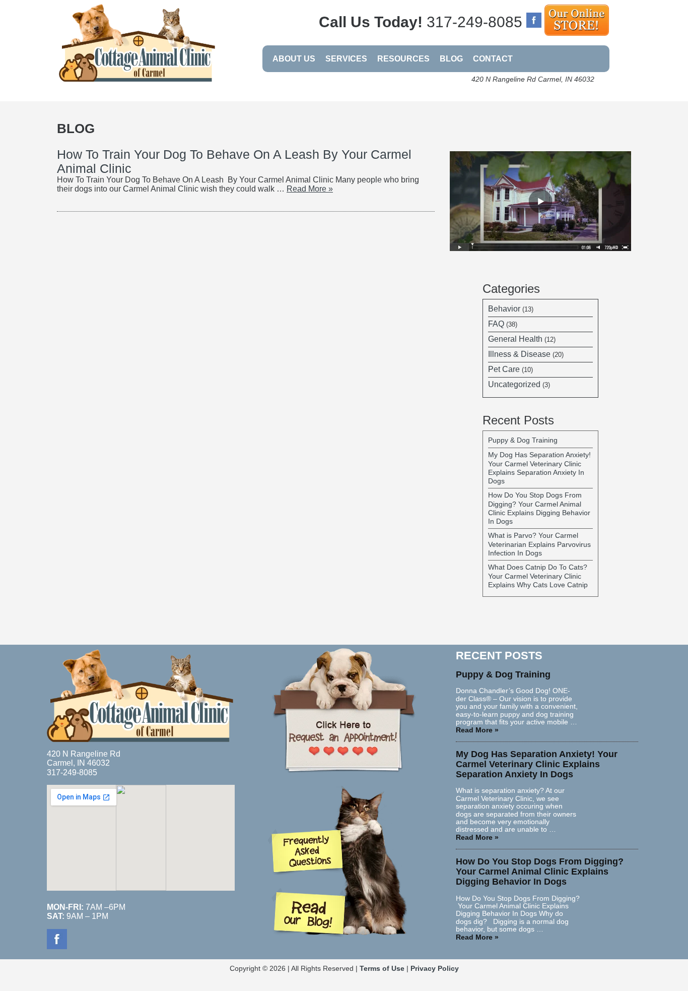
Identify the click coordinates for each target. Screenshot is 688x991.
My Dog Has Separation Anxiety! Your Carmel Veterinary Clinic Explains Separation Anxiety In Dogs (539, 468)
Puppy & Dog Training (523, 440)
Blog (451, 58)
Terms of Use (382, 968)
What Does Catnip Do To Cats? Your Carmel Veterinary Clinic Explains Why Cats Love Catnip (538, 576)
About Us (293, 58)
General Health (515, 339)
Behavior (504, 308)
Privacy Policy (434, 968)
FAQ (496, 324)
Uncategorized (514, 384)
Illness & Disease (519, 354)
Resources (403, 58)
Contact (493, 58)
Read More (310, 188)
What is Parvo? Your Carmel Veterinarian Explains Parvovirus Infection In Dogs (539, 544)
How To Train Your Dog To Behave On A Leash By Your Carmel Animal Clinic (234, 161)
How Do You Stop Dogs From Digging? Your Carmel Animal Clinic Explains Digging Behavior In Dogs (539, 508)
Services (346, 58)
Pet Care (504, 369)
